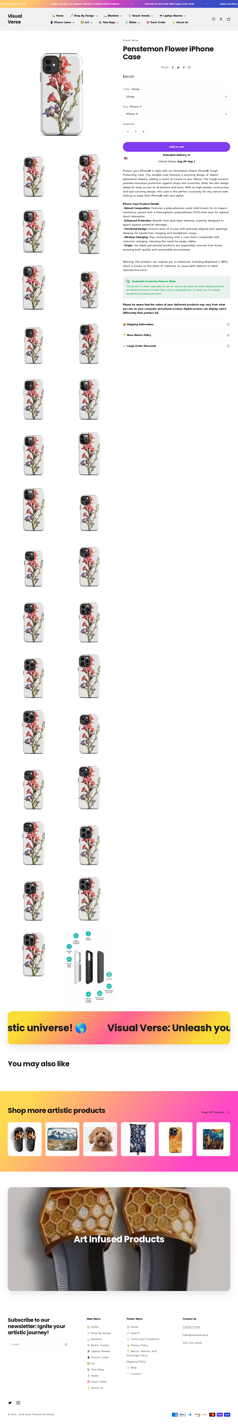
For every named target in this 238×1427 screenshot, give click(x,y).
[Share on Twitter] (178, 67)
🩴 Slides (130, 22)
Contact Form (191, 1327)
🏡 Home (57, 16)
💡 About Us (180, 22)
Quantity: (129, 124)
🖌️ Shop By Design (82, 16)
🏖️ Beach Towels (139, 16)
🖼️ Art (85, 22)
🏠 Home (132, 1327)
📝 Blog (131, 1368)
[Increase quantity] (143, 132)
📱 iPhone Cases (60, 22)
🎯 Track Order (156, 22)
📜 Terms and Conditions (143, 1339)
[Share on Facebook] (173, 67)
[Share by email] (189, 67)
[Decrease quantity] (127, 132)
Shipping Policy (136, 1362)
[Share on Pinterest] (184, 67)
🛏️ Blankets (111, 16)
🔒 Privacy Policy (137, 1345)
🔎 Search (133, 1333)
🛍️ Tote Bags (107, 22)
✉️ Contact (134, 1374)
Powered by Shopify (43, 1414)
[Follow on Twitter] (10, 1403)
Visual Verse (131, 40)
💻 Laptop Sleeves (171, 16)
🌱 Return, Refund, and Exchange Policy (142, 1353)
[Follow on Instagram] (18, 1403)
